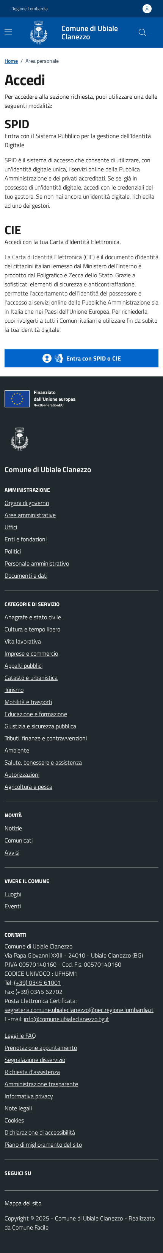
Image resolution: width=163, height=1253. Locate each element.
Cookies (14, 1120)
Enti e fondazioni (26, 539)
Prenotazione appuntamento (41, 1047)
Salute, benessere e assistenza (43, 762)
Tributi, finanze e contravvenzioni (46, 738)
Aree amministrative (30, 514)
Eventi (13, 906)
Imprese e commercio (31, 653)
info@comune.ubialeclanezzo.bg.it (66, 1018)
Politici (13, 551)
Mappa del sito (23, 1203)
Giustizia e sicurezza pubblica (40, 726)
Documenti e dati (26, 575)
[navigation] (8, 31)
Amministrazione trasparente (41, 1083)
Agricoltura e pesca (28, 786)
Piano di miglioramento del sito (43, 1144)
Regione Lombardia (29, 8)
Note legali (18, 1108)
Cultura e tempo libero (32, 629)
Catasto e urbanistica (31, 677)
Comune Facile (30, 1227)
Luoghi (13, 894)
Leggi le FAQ (20, 1035)
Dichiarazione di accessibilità (40, 1132)
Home (11, 61)
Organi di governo (27, 502)
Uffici (11, 527)
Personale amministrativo (37, 563)
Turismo (14, 689)
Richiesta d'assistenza (32, 1071)
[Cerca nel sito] (142, 32)
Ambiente (17, 750)
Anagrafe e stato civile (33, 617)
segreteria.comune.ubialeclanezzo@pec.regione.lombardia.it (79, 1009)
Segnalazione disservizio (35, 1059)
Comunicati (19, 840)
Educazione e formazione (36, 713)
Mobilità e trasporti (28, 701)
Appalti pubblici (23, 665)
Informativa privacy (29, 1096)
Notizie (13, 828)
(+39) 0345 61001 (37, 982)
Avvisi (12, 852)
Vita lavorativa (23, 641)
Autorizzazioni (22, 774)
